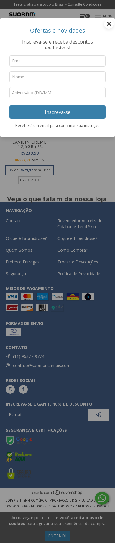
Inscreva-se (57, 112)
